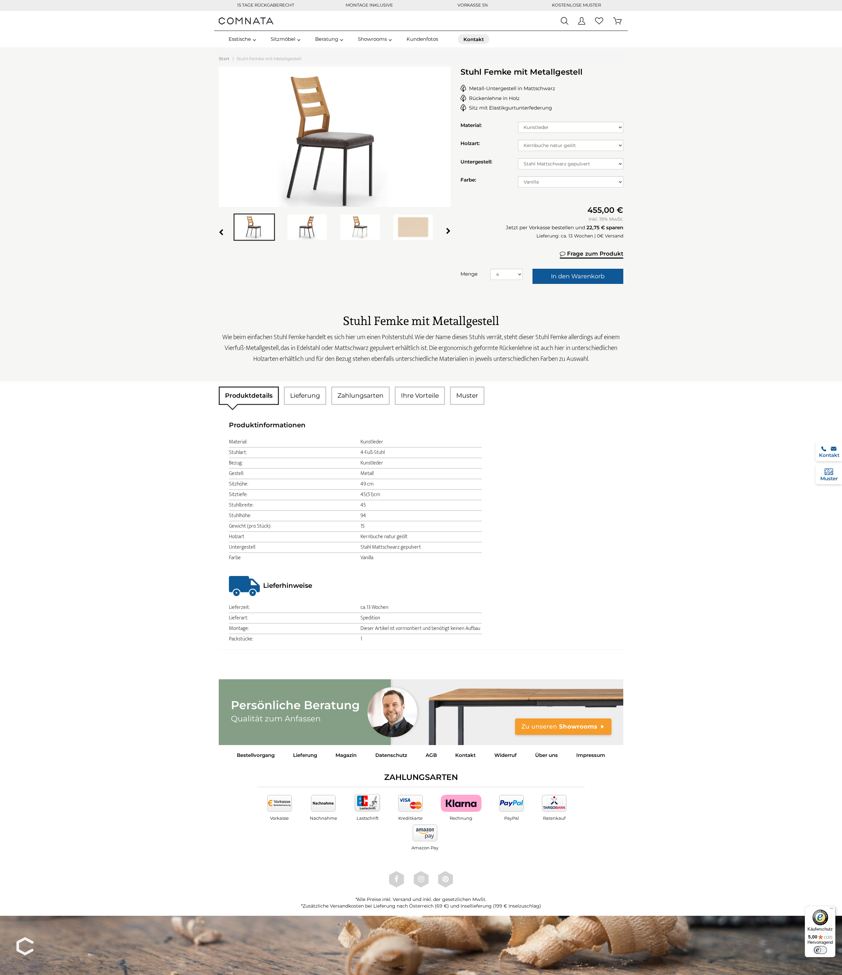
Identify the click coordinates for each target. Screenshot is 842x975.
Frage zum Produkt (594, 253)
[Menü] (831, 910)
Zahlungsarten (360, 395)
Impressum (590, 755)
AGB (431, 755)
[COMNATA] (246, 21)
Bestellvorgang (256, 755)
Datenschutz (391, 755)
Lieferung (305, 395)
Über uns (546, 755)
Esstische (240, 39)
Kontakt (465, 755)
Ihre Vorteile (420, 395)
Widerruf (505, 755)
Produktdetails (249, 395)
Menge (469, 274)
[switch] (820, 950)
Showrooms (372, 39)
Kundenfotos (422, 39)
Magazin (346, 755)
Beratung (326, 39)
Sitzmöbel (283, 39)
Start (224, 58)
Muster (467, 395)
